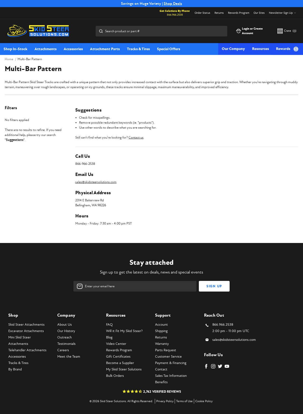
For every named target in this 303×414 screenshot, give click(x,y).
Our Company (233, 48)
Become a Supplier (120, 363)
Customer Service (168, 356)
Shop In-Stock (15, 49)
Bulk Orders (115, 376)
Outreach (64, 337)
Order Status (202, 13)
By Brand (15, 369)
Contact (161, 369)
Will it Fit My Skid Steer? (124, 331)
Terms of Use (184, 401)
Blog (109, 337)
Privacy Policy (165, 401)
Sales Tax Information (171, 376)
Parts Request (165, 350)
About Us (64, 324)
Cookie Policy (204, 401)
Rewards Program (238, 13)
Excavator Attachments (26, 331)
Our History (66, 331)
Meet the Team (68, 356)
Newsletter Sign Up (281, 13)
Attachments (46, 49)
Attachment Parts (105, 49)
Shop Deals (173, 3)
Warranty (162, 344)
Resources (260, 48)
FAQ (109, 324)
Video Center (116, 344)
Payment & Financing (170, 363)
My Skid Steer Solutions (124, 369)
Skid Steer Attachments (26, 324)
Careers (63, 350)
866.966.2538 (175, 15)
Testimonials (66, 344)
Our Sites (259, 13)
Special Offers (168, 49)
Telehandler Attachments (27, 350)
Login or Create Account (252, 31)
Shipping (161, 331)
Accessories (73, 49)
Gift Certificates (118, 356)
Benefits (161, 382)
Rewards (283, 48)
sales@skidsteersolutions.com (95, 182)
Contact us (136, 137)
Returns (219, 13)
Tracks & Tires (138, 49)
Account (161, 324)
